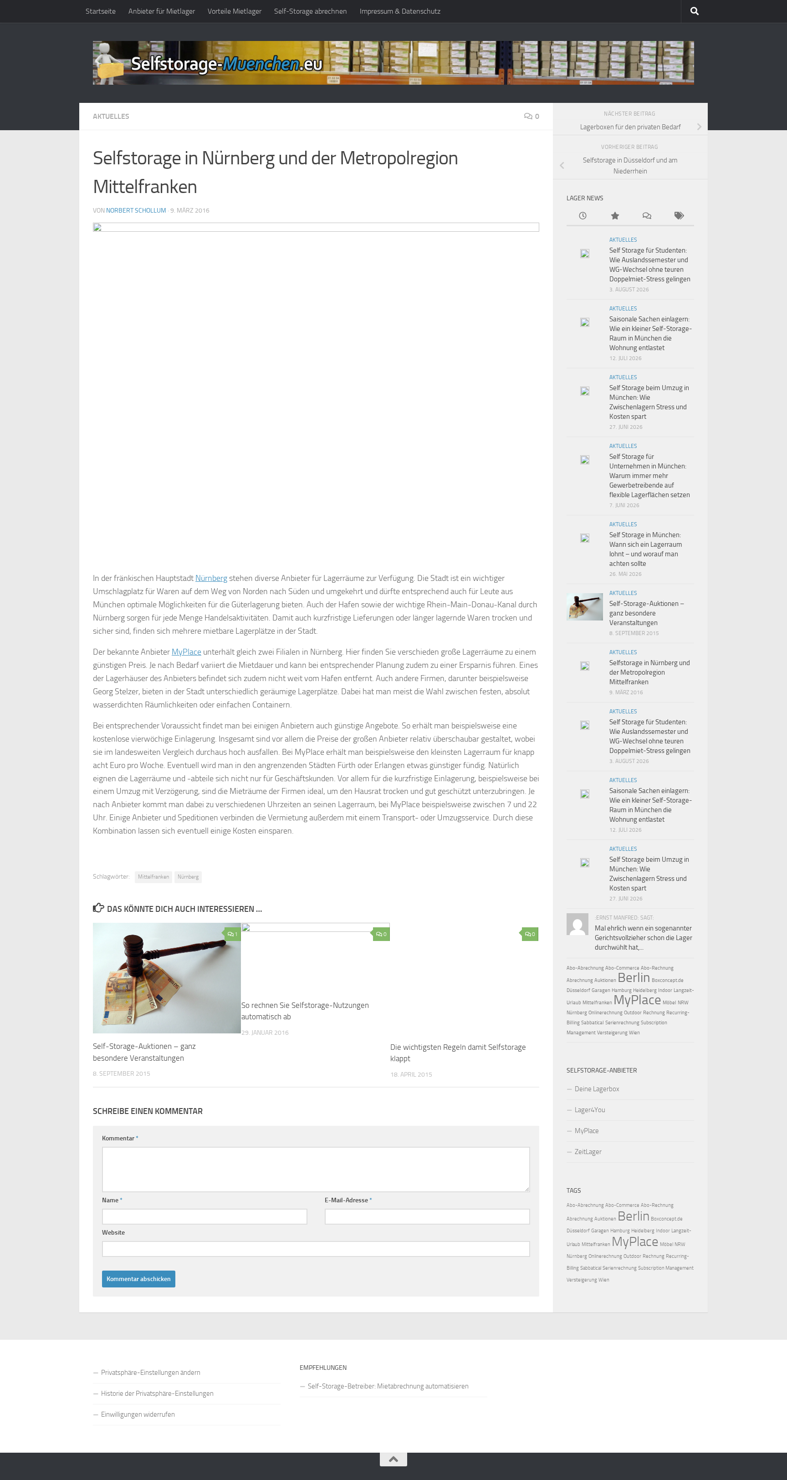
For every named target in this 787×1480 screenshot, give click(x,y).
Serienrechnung (622, 1023)
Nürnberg (211, 578)
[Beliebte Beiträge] (614, 216)
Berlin (634, 977)
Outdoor (633, 1013)
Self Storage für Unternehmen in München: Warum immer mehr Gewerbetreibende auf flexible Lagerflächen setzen (649, 476)
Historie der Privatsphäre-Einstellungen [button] (157, 1393)
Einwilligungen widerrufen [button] (138, 1414)
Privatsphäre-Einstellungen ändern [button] (150, 1372)
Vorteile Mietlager (234, 11)
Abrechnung (580, 980)
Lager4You (590, 1110)
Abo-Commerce (622, 968)
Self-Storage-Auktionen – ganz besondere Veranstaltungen (646, 613)
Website (113, 1232)
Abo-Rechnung (657, 968)
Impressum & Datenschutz (400, 11)
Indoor (665, 990)
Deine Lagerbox (597, 1089)
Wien (634, 1033)
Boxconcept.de (668, 980)
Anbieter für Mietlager (161, 11)
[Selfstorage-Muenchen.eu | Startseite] (393, 63)
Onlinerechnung (605, 1013)
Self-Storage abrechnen (310, 11)
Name (112, 1200)
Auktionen (605, 980)
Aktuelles (111, 116)
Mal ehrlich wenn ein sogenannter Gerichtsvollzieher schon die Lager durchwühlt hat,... (643, 937)
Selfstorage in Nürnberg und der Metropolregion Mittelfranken (649, 672)
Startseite (101, 11)
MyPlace (186, 652)
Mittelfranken (153, 877)
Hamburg (622, 990)
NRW (683, 1003)
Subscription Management (666, 1268)
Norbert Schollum (136, 210)
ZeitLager (588, 1152)
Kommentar (120, 1138)
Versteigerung (612, 1033)
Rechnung (654, 1013)
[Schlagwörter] (678, 216)
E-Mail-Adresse (348, 1200)
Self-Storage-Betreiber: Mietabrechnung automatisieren (388, 1386)
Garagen (601, 990)
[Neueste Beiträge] (582, 216)
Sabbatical (592, 1023)
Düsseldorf (578, 990)
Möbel (669, 1003)
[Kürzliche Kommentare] (646, 216)
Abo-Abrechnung (585, 968)
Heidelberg (645, 990)
